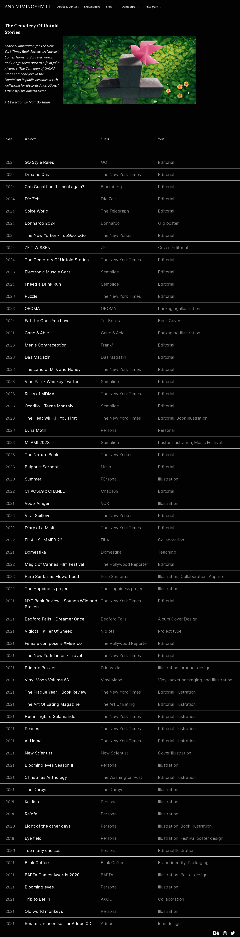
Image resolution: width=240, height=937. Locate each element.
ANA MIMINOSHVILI (27, 6)
